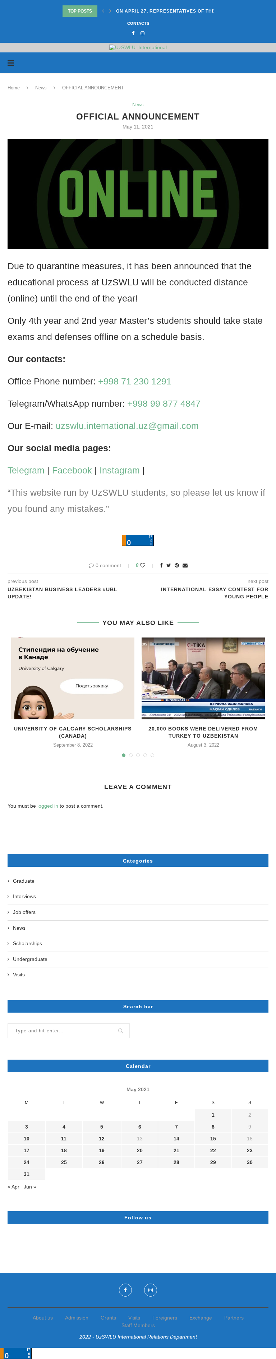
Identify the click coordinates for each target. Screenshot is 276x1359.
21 (176, 1150)
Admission (76, 1318)
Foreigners (164, 1318)
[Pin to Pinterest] (177, 565)
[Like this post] (147, 565)
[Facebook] (133, 33)
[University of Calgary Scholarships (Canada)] (72, 679)
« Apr (13, 1187)
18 (64, 1150)
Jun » (30, 1187)
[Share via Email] (185, 565)
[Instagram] (142, 33)
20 (140, 1150)
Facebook (72, 470)
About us (43, 1318)
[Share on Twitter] (168, 565)
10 (26, 1138)
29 (213, 1162)
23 (250, 1150)
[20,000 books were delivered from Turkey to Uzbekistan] (203, 679)
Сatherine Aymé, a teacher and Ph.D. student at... (185, 11)
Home (14, 87)
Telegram (26, 470)
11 (63, 1138)
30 (250, 1162)
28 (176, 1162)
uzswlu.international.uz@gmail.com (127, 426)
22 (213, 1150)
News (41, 87)
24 (26, 1162)
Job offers (24, 912)
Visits (19, 974)
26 (102, 1162)
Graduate (23, 881)
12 (102, 1138)
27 (140, 1162)
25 (64, 1162)
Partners (234, 1318)
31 (26, 1174)
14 (176, 1138)
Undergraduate (30, 959)
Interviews (24, 896)
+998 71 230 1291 (134, 381)
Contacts (138, 23)
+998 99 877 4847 (164, 403)
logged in (47, 806)
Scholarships (27, 943)
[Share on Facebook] (161, 565)
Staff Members (138, 1325)
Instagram (120, 470)
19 (102, 1150)
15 (213, 1138)
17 (26, 1150)
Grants (108, 1318)
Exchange (200, 1318)
